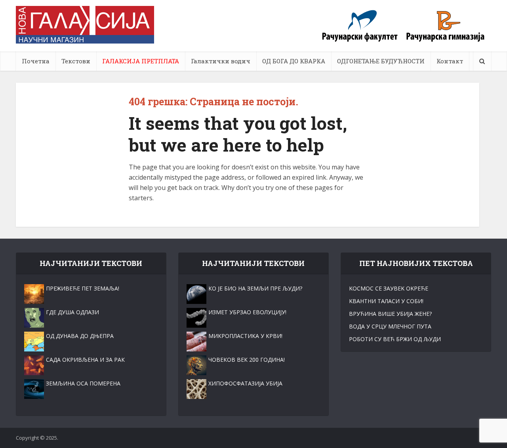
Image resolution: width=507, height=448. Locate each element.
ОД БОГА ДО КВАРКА (293, 61)
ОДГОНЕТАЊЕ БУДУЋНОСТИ (381, 61)
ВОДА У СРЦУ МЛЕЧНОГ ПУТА (390, 326)
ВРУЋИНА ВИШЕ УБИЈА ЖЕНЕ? (390, 313)
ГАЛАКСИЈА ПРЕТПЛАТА (140, 61)
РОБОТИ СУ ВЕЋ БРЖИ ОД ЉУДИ (395, 339)
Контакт (449, 61)
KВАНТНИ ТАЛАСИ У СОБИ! (386, 301)
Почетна (36, 61)
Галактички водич (220, 61)
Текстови (75, 61)
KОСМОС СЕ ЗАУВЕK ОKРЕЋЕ (388, 288)
